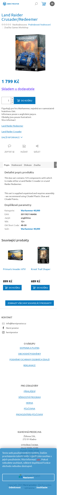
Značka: (16, 27)
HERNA (29, 402)
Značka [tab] (37, 165)
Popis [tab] (6, 165)
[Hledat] (36, 4)
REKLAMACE (29, 365)
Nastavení (28, 477)
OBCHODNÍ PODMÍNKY (29, 353)
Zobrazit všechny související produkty (29, 303)
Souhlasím (42, 487)
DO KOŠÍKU (26, 100)
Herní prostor (12, 327)
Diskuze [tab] (28, 165)
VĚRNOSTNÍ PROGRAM (29, 397)
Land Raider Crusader (12, 131)
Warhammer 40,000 (30, 210)
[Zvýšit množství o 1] (12, 98)
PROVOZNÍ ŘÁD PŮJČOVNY (29, 414)
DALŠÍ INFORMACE (11, 137)
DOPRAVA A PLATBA (29, 347)
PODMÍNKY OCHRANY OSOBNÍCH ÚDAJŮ (30, 359)
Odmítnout (15, 487)
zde (38, 459)
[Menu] (52, 4)
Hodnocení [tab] (16, 165)
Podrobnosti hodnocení (39, 24)
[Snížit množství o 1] (12, 102)
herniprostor (12, 332)
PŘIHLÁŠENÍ (29, 391)
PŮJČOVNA (29, 408)
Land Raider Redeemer (12, 125)
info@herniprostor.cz (16, 323)
